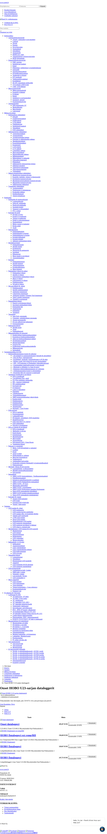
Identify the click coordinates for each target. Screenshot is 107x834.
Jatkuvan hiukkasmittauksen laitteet (24, 339)
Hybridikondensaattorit (20, 73)
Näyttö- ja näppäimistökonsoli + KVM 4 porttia (28, 653)
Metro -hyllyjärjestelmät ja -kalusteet (24, 448)
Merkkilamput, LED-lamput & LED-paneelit (23, 529)
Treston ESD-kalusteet (20, 499)
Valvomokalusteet (14, 642)
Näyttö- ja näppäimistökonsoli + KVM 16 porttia (29, 657)
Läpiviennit (16, 111)
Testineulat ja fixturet (19, 75)
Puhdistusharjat (18, 401)
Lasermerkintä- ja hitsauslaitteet (23, 469)
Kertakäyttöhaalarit (19, 237)
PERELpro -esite (18, 55)
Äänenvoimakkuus (19, 196)
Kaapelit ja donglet (19, 662)
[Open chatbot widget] (102, 829)
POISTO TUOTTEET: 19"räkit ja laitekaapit (27, 619)
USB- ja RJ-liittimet (19, 87)
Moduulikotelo (17, 107)
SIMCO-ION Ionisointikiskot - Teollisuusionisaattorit (30, 476)
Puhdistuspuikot (18, 282)
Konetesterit (16, 145)
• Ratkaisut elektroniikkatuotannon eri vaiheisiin (28, 369)
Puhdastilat (7, 198)
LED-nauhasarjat (18, 510)
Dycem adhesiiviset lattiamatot (23, 322)
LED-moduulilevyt (19, 578)
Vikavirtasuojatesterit (19, 169)
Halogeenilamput (18, 534)
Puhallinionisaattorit (19, 478)
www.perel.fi (4, 2)
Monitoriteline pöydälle (20, 623)
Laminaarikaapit (18, 201)
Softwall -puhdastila (19, 203)
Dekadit (15, 117)
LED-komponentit (14, 568)
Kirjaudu (42, 6)
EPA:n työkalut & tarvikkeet (17, 427)
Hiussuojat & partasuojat (21, 250)
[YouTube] (30, 831)
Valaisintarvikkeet (14, 555)
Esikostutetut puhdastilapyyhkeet (23, 277)
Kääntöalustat (17, 435)
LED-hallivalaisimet (19, 551)
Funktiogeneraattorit (19, 119)
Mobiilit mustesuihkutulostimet (23, 470)
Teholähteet (16, 51)
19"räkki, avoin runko (20, 598)
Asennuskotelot (13, 103)
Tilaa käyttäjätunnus (10, 14)
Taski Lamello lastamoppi (21, 297)
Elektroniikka (8, 36)
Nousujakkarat (17, 440)
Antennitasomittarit (19, 134)
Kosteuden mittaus (19, 192)
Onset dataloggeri (9, 724)
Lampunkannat (17, 557)
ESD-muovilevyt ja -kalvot (21, 421)
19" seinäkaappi (18, 600)
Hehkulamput (17, 536)
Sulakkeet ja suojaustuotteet (22, 98)
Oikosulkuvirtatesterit (20, 160)
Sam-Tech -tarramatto (20, 316)
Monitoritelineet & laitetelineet (18, 621)
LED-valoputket (18, 538)
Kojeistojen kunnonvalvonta (22, 179)
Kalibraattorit (17, 120)
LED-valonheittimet (19, 548)
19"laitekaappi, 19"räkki (21, 597)
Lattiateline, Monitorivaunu (22, 636)
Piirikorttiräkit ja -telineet (21, 455)
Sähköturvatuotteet (19, 166)
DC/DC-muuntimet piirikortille (23, 83)
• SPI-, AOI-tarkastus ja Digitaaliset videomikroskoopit (31, 363)
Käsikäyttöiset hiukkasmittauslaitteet (24, 335)
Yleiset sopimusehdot (11, 807)
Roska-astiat (17, 226)
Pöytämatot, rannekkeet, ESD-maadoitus (26, 418)
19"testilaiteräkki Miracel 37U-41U (24, 612)
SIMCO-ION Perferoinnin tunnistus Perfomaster (29, 489)
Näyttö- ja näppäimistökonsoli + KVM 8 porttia (28, 655)
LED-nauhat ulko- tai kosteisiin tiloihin (25, 514)
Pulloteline (16, 310)
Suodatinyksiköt (18, 207)
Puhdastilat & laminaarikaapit (18, 199)
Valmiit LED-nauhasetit (20, 516)
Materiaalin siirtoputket (20, 485)
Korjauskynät (17, 386)
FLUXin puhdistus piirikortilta (23, 380)
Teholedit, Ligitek (18, 574)
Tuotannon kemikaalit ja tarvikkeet (19, 374)
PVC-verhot (17, 211)
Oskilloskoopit (17, 124)
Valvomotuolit (17, 645)
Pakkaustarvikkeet (14, 326)
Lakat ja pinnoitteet (19, 389)
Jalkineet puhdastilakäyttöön (22, 241)
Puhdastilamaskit (18, 245)
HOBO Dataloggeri (10, 746)
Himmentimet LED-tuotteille (22, 561)
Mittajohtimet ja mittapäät (21, 158)
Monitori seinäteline (19, 628)
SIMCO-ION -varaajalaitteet (22, 487)
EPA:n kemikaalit (18, 376)
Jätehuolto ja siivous (19, 431)
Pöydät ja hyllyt (18, 214)
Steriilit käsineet (18, 263)
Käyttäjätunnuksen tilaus (12, 809)
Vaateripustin (17, 309)
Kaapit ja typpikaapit (19, 216)
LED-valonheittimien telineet (22, 549)
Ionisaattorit (16, 350)
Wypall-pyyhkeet (18, 284)
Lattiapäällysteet (18, 416)
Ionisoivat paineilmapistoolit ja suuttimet (26, 480)
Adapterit (16, 563)
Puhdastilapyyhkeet (19, 273)
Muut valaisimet (13, 580)
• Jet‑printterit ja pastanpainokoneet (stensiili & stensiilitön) (32, 356)
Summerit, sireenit (18, 100)
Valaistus (7, 506)
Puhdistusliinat (17, 403)
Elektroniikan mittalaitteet (16, 115)
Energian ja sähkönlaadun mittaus (24, 139)
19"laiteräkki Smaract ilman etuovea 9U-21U (27, 613)
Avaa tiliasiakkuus (10, 12)
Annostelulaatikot (18, 258)
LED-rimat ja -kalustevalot (21, 527)
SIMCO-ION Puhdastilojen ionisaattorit (26, 482)
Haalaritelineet (17, 222)
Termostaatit (17, 53)
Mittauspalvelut (18, 348)
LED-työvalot (17, 553)
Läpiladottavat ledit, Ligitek (22, 570)
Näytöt (15, 43)
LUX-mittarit (17, 149)
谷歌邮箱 (19, 833)
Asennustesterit (18, 135)
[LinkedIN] (4, 831)
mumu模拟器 (11, 833)
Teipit (14, 329)
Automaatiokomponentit (16, 38)
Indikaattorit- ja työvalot (16, 542)
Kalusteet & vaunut (14, 497)
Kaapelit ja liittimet (19, 92)
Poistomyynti (17, 591)
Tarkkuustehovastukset (20, 79)
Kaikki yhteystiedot (6, 799)
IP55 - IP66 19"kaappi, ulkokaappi (24, 610)
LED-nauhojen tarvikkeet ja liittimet (24, 525)
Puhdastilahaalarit (18, 231)
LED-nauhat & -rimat (15, 508)
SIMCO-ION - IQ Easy (20, 484)
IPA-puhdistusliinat (19, 384)
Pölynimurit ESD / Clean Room (23, 442)
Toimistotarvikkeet (19, 444)
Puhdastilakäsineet (19, 262)
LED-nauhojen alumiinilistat (22, 523)
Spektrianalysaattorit (19, 126)
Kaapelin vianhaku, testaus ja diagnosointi (26, 177)
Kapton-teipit (17, 399)
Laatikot (15, 450)
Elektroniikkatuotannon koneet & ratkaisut (22, 354)
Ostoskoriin (92, 723)
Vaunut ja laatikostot (19, 218)
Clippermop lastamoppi (20, 294)
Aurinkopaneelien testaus (21, 137)
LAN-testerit (17, 147)
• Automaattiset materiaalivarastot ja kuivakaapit (28, 365)
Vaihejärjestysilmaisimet (20, 167)
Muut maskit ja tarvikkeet (21, 256)
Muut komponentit (14, 88)
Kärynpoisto (17, 472)
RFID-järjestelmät (18, 58)
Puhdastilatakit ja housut (21, 233)
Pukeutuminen (13, 230)
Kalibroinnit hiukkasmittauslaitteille (24, 346)
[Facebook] (13, 831)
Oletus (6, 710)
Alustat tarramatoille (19, 320)
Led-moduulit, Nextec (20, 576)
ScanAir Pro (17, 344)
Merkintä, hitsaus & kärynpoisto (18, 467)
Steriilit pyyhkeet (18, 275)
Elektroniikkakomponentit (16, 60)
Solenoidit (16, 70)
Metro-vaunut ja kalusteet (21, 224)
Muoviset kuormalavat (20, 457)
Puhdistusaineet (18, 288)
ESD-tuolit (16, 501)
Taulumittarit (17, 49)
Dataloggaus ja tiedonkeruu (22, 190)
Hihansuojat (16, 254)
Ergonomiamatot (18, 324)
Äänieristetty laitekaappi (20, 606)
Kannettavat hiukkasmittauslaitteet (24, 337)
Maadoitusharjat (18, 437)
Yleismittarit (17, 171)
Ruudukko (7, 704)
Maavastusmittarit (18, 152)
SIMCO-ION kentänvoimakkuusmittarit (26, 493)
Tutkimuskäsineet (18, 265)
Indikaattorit (16, 544)
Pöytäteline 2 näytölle (20, 625)
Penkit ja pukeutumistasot (21, 220)
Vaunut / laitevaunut (19, 504)
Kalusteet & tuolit (14, 213)
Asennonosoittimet (19, 546)
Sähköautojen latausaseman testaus (24, 164)
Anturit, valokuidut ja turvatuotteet (24, 39)
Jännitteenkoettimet (19, 141)
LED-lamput (17, 533)
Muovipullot (17, 438)
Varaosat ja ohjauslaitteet (21, 209)
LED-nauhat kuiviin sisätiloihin (23, 512)
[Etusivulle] (8, 19)
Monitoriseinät (17, 647)
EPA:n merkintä (18, 412)
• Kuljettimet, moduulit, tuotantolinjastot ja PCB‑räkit (30, 359)
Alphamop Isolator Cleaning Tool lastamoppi (27, 295)
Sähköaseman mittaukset (21, 184)
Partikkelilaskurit (18, 194)
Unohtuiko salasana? (11, 16)
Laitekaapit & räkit (14, 595)
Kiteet (15, 66)
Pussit (14, 452)
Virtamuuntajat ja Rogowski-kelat (24, 56)
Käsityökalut (17, 433)
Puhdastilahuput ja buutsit (21, 235)
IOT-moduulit (17, 77)
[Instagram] (21, 831)
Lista (2, 704)
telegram (25, 833)
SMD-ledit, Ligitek (19, 572)
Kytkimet (16, 94)
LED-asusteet (17, 581)
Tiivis (13, 704)
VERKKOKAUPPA (11, 23)
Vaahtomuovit (17, 459)
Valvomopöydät (18, 644)
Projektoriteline (18, 638)
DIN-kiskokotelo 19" (20, 105)
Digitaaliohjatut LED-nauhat (22, 521)
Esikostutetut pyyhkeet (20, 280)
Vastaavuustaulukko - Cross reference (25, 587)
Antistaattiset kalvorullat (20, 461)
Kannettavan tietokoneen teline (23, 630)
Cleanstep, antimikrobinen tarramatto (25, 318)
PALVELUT (8, 25)
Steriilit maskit (17, 246)
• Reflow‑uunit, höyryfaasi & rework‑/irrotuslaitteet (29, 361)
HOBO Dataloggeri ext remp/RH (18, 735)
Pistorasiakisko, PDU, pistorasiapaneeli (25, 617)
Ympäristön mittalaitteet (16, 186)
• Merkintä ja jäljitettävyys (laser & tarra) (26, 367)
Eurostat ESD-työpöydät (21, 502)
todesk (30, 833)
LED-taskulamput (18, 583)
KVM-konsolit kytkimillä (16, 649)
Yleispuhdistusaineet (19, 395)
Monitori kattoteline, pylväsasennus (24, 634)
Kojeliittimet (17, 81)
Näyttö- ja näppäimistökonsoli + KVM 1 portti (28, 651)
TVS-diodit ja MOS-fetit (21, 85)
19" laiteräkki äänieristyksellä (22, 604)
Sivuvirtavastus (18, 47)
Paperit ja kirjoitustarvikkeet (22, 303)
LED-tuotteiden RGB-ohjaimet (23, 565)
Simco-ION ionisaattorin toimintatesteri (25, 495)
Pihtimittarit (16, 162)
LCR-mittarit (17, 122)
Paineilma (16, 391)
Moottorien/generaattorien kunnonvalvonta (27, 181)
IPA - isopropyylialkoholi (21, 382)
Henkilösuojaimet (14, 243)
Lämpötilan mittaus (19, 150)
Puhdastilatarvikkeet (15, 301)
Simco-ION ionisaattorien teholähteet (25, 491)
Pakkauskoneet (17, 465)
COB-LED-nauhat (19, 517)
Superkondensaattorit (19, 71)
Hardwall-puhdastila (19, 205)
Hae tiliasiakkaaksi (10, 811)
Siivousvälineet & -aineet (16, 286)
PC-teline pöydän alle (20, 640)
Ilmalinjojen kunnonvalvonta (22, 175)
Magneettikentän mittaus (21, 154)
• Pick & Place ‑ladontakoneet (22, 358)
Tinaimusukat (17, 406)
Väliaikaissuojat (18, 393)
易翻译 (35, 833)
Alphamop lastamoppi (20, 292)
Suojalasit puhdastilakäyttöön (22, 305)
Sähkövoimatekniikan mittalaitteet (19, 173)
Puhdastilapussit (18, 331)
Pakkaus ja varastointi (15, 446)
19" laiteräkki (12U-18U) (21, 602)
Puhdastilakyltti (18, 307)
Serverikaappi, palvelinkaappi (22, 608)
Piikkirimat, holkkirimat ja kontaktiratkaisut (27, 68)
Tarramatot (11, 314)
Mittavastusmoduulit (19, 90)
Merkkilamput (17, 531)
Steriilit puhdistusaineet (20, 290)
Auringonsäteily (18, 188)
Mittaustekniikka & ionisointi (17, 333)
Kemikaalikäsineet (19, 267)
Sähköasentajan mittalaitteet (17, 132)
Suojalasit (16, 252)
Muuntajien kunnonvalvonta (22, 182)
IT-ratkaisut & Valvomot (12, 593)
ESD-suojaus (12, 410)
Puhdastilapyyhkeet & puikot (17, 271)
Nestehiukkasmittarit (19, 341)
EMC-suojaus (17, 62)
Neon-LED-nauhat (19, 519)
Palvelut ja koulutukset (20, 425)
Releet (15, 96)
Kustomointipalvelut (19, 102)
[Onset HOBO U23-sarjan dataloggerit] (13, 693)
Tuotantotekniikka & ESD (12, 352)
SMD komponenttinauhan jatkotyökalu (25, 397)
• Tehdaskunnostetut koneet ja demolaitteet (27, 371)
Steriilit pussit (17, 327)
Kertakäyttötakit (18, 239)
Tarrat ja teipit (17, 453)
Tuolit (14, 228)
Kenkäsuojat (17, 248)
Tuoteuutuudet (9, 813)
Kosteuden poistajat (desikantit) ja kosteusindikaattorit (30, 463)
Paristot (15, 45)
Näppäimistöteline (18, 632)
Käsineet (11, 260)
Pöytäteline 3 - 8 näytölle (21, 627)
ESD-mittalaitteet (18, 130)
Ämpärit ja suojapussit (20, 299)
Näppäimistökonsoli (19, 660)
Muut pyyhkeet (18, 278)
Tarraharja (16, 312)
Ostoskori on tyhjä (6, 32)
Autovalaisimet (17, 585)
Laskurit (15, 41)
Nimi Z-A (7, 713)
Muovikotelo (17, 109)
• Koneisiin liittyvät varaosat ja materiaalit (26, 373)
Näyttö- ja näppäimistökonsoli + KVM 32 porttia (29, 659)
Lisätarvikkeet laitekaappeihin (22, 615)
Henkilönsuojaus (18, 420)
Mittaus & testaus (10, 113)
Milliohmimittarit (18, 156)
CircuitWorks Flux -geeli (21, 378)
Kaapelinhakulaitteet (19, 143)
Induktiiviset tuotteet (19, 64)
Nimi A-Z (7, 712)
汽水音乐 (3, 833)
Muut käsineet (17, 269)
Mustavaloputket (18, 540)
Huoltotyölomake (10, 10)
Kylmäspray (17, 388)
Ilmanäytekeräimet (19, 342)
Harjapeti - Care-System (20, 408)
